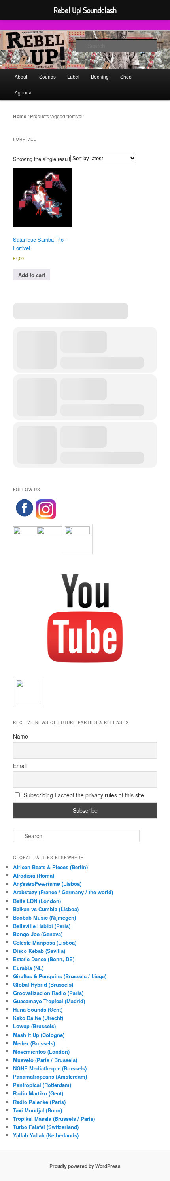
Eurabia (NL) (28, 968)
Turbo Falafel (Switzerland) (46, 1127)
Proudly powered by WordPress (85, 1165)
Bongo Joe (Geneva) (37, 934)
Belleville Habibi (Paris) (41, 925)
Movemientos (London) (41, 1051)
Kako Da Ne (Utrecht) (38, 1018)
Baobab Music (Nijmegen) (44, 917)
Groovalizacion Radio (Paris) (48, 993)
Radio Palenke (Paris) (39, 1102)
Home (19, 116)
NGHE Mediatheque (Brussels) (50, 1068)
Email (20, 766)
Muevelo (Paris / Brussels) (45, 1060)
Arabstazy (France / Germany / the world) (63, 892)
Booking (100, 76)
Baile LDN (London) (37, 900)
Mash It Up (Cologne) (38, 1035)
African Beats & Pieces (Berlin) (50, 867)
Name (20, 736)
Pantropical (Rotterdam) (42, 1085)
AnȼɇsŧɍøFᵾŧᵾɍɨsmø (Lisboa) (47, 883)
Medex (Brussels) (34, 1043)
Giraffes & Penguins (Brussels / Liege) (59, 976)
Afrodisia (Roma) (33, 875)
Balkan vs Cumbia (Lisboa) (46, 909)
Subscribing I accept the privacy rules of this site (83, 795)
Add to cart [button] (31, 274)
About (21, 76)
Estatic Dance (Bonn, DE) (43, 959)
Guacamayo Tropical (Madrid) (49, 1001)
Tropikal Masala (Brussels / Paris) (54, 1118)
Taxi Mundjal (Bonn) (37, 1110)
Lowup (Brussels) (34, 1026)
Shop (126, 76)
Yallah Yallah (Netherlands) (46, 1135)
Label (73, 76)
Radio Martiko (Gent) (38, 1093)
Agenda (23, 92)
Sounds (47, 76)
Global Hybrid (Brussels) (43, 984)
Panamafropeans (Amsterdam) (50, 1076)
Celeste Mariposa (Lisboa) (44, 942)
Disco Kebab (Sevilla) (39, 950)
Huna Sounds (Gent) (37, 1009)
